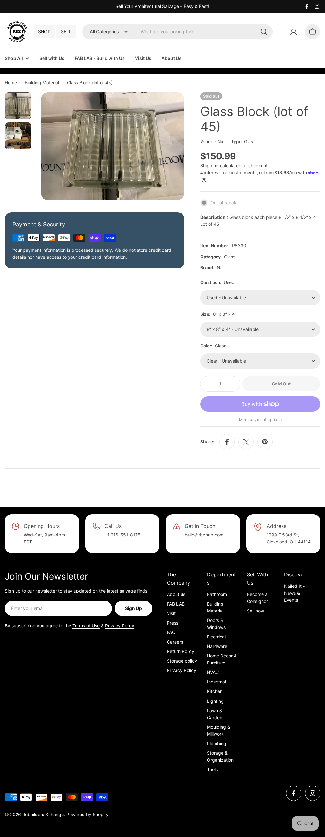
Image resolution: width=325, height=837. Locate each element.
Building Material (42, 82)
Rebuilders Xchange (43, 814)
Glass (250, 141)
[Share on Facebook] (227, 441)
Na (220, 141)
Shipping (209, 165)
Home (11, 82)
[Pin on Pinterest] (265, 441)
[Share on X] (246, 441)
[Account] (293, 31)
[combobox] (177, 31)
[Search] (264, 31)
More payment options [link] (260, 419)
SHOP (44, 31)
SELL (66, 31)
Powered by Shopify (87, 814)
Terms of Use (86, 625)
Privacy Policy (119, 625)
